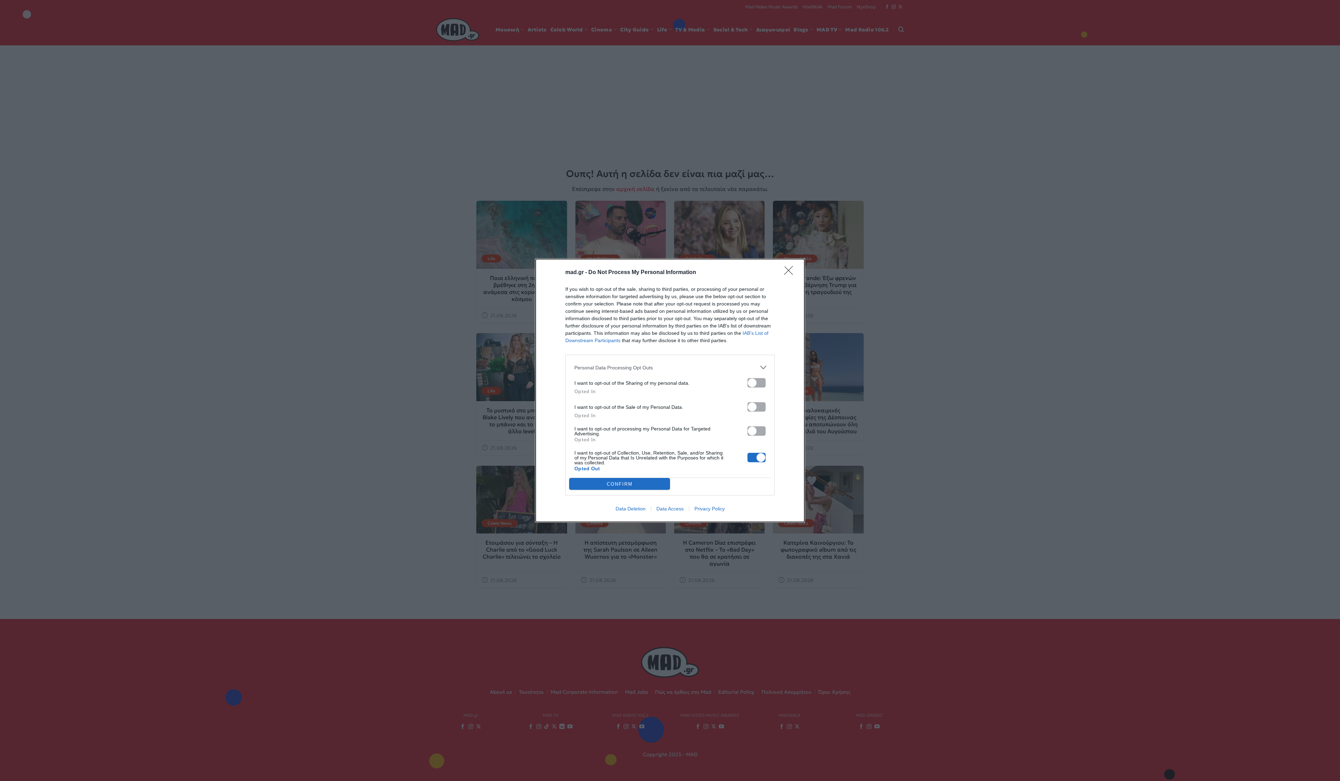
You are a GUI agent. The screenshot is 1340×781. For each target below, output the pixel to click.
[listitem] (670, 367)
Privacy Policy (709, 508)
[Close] (790, 272)
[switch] (756, 383)
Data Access (670, 508)
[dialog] (670, 390)
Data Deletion (631, 508)
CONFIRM (620, 484)
